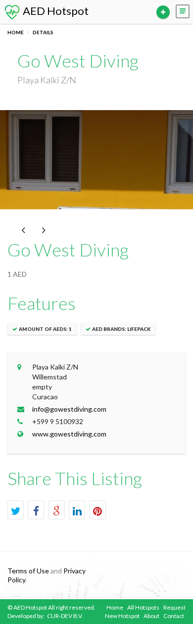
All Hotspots (143, 607)
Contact (173, 616)
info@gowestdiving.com (69, 409)
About (151, 616)
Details (43, 32)
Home (15, 32)
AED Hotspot (55, 10)
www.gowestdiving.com (69, 434)
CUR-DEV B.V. (65, 616)
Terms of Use (28, 570)
